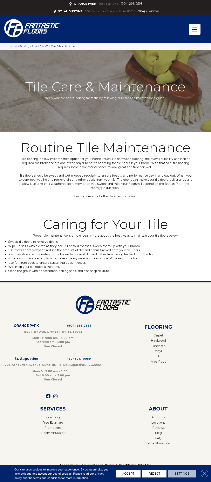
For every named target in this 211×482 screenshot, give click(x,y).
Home (13, 46)
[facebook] (48, 396)
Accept (128, 474)
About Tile (38, 46)
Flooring (24, 46)
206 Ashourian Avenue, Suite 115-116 (110, 11)
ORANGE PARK (85, 4)
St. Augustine (26, 359)
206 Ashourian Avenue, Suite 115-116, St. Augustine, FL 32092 (53, 365)
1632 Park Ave (109, 4)
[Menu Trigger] (194, 29)
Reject (154, 474)
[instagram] (55, 396)
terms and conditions (47, 478)
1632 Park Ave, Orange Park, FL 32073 (52, 332)
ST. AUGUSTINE (70, 11)
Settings (182, 474)
